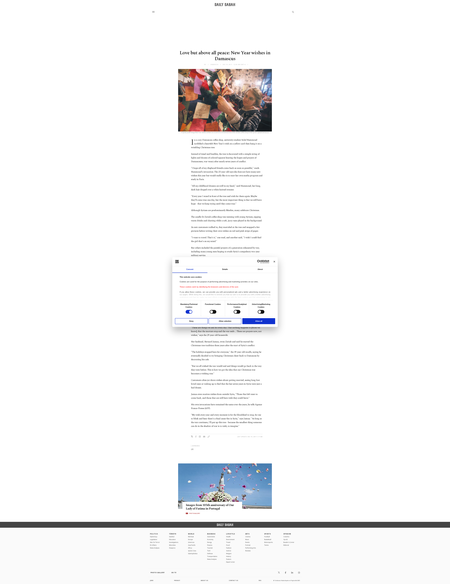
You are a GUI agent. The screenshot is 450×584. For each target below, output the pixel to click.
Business (211, 534)
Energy (209, 542)
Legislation (153, 539)
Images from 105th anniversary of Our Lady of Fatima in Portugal (210, 507)
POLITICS (154, 534)
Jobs (151, 580)
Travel (228, 542)
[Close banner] (274, 261)
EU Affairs (153, 545)
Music (247, 539)
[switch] (213, 312)
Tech (208, 551)
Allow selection (225, 321)
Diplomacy (153, 537)
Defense (210, 554)
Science (228, 551)
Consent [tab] (189, 269)
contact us (233, 580)
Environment (230, 539)
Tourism (210, 548)
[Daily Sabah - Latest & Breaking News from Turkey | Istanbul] (225, 4)
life (192, 449)
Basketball (267, 539)
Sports (267, 534)
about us (204, 580)
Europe (190, 539)
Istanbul (171, 537)
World (191, 534)
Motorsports (268, 542)
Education (172, 539)
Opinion (287, 534)
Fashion (228, 548)
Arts (247, 534)
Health (228, 537)
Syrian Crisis (192, 551)
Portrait (247, 545)
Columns (286, 537)
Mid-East (191, 537)
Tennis (266, 545)
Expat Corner (230, 562)
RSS (260, 580)
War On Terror (155, 542)
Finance (209, 545)
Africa (190, 548)
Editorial (286, 545)
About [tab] (260, 269)
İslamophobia (192, 554)
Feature (228, 559)
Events (247, 542)
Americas (191, 542)
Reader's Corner (288, 542)
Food (228, 545)
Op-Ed (285, 539)
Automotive (211, 537)
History (228, 556)
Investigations (173, 542)
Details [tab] (225, 269)
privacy (177, 580)
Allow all (258, 321)
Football (267, 537)
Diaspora (172, 548)
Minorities (172, 545)
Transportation (212, 556)
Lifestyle (230, 534)
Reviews (248, 551)
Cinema (247, 537)
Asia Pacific (191, 545)
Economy (210, 539)
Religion (228, 554)
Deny (191, 321)
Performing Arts (250, 548)
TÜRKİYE (172, 534)
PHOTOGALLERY (194, 513)
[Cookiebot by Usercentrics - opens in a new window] (259, 261)
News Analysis (154, 548)
